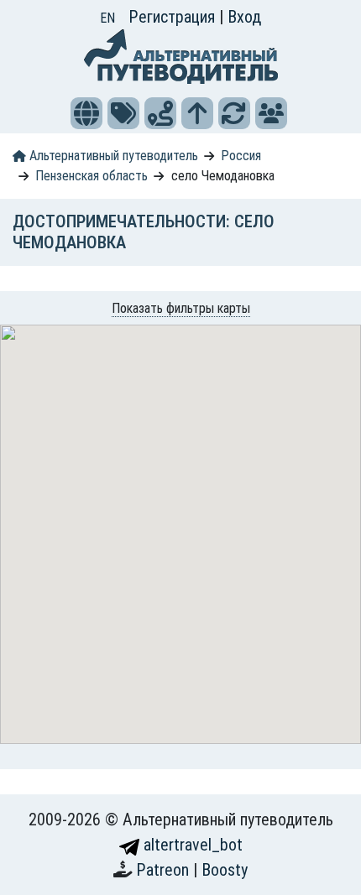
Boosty (224, 870)
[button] (86, 113)
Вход (244, 17)
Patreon (164, 870)
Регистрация (173, 17)
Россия (241, 156)
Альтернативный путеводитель (112, 156)
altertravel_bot (191, 845)
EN (107, 18)
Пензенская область (91, 176)
